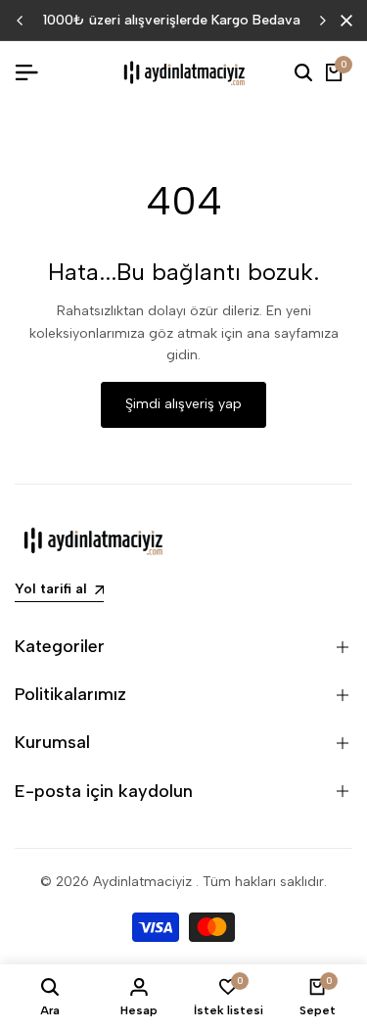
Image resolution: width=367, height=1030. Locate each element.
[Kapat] (342, 20)
